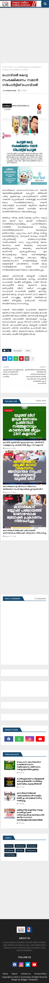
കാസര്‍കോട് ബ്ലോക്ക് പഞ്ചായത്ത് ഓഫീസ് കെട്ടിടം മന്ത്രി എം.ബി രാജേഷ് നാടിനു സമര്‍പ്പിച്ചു (29, 797)
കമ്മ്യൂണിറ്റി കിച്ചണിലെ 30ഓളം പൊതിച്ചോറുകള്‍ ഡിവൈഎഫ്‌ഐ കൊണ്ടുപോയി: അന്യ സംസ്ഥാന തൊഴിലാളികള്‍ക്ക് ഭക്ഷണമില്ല (31, 815)
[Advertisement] (24, 34)
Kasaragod (17, 350)
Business (21, 846)
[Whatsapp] (15, 358)
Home (4, 67)
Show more (41, 400)
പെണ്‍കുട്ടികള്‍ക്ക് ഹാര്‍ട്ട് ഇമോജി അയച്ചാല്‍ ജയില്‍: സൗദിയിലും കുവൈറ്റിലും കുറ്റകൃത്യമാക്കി (30, 781)
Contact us (26, 973)
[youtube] (40, 739)
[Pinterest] (21, 358)
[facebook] (8, 739)
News (11, 67)
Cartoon (33, 846)
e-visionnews (25, 977)
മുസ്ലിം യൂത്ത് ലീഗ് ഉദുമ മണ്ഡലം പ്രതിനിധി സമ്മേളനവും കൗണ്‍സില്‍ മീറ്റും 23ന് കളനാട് (23, 443)
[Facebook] (4, 358)
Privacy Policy (40, 973)
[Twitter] (10, 358)
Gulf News (11, 855)
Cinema (10, 850)
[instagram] (29, 739)
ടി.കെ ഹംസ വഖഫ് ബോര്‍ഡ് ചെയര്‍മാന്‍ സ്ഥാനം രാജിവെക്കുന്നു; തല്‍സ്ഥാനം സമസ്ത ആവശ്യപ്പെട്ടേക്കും (29, 766)
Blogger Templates (29, 979)
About (14, 973)
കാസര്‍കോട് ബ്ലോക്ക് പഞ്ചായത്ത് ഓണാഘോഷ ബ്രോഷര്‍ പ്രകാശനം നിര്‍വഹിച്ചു (24, 531)
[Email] (26, 358)
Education (32, 850)
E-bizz (21, 850)
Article (9, 846)
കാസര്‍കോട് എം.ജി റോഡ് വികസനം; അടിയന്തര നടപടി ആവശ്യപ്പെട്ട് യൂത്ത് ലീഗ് (23, 487)
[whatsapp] (19, 739)
